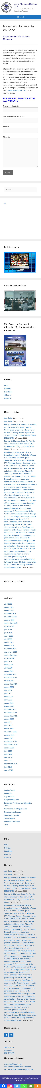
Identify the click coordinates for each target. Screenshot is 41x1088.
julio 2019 (8, 767)
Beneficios (8, 392)
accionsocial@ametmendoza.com (17, 1067)
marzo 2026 (8, 607)
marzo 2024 (8, 671)
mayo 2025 (8, 636)
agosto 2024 (9, 658)
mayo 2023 (8, 697)
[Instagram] (11, 1035)
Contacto (7, 398)
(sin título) (8, 418)
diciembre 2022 (10, 710)
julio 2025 (8, 630)
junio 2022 (8, 725)
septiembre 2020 (10, 745)
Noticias (7, 389)
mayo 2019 (8, 770)
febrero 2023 (9, 706)
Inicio (6, 385)
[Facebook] (6, 1035)
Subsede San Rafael (12, 822)
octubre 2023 (9, 681)
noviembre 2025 (10, 617)
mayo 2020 (8, 757)
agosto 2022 (9, 719)
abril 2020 (8, 761)
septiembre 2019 (10, 764)
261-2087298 (9, 1053)
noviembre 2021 (10, 732)
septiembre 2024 (10, 655)
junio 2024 (8, 662)
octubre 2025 (9, 620)
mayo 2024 (8, 665)
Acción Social (9, 790)
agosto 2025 (9, 626)
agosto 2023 (9, 687)
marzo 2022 (8, 729)
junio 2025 (8, 633)
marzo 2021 (8, 738)
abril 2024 (8, 668)
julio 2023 (8, 690)
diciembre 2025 (10, 614)
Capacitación (9, 797)
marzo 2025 (8, 642)
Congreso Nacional (11, 800)
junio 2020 (8, 754)
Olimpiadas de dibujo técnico (15, 809)
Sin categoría (9, 818)
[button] (20, 219)
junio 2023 (8, 693)
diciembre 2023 (10, 674)
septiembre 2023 (10, 684)
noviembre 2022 (10, 713)
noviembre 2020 (10, 741)
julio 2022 (8, 722)
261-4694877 (9, 1050)
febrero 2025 (9, 646)
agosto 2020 (9, 748)
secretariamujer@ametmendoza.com (18, 1069)
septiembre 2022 (10, 716)
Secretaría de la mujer (13, 812)
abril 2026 (8, 604)
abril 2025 (8, 639)
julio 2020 (8, 751)
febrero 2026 (9, 610)
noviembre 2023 (10, 678)
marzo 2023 (8, 703)
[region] (20, 219)
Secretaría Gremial (11, 815)
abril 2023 (8, 700)
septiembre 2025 (10, 623)
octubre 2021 (9, 735)
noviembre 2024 (10, 652)
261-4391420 (9, 1048)
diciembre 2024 (10, 649)
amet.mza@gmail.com (17, 90)
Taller (6, 825)
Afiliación (7, 395)
